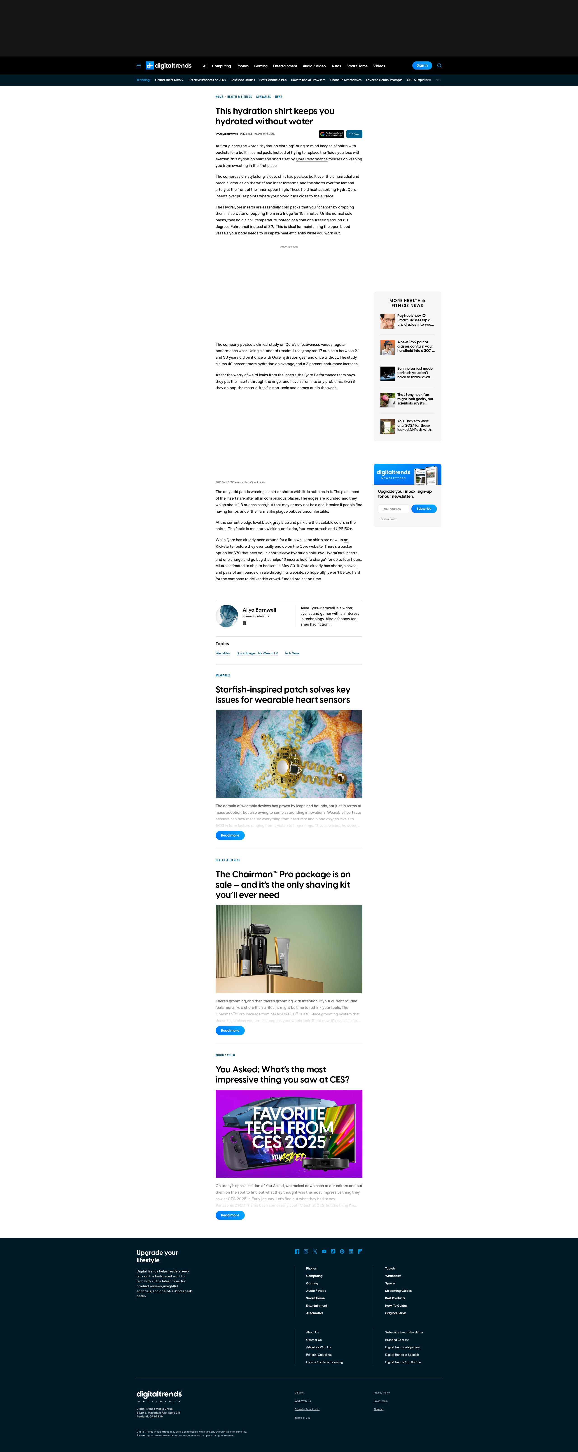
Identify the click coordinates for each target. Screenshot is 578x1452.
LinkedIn (351, 1251)
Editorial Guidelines (319, 1354)
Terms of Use (302, 1417)
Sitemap (378, 1409)
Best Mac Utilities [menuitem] (243, 80)
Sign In (422, 65)
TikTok (333, 1251)
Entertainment (316, 1306)
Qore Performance (312, 158)
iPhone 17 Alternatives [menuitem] (345, 80)
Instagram (306, 1251)
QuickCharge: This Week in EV (257, 653)
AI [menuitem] (204, 66)
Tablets (390, 1268)
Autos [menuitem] (336, 66)
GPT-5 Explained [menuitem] (419, 80)
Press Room (381, 1401)
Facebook (297, 1251)
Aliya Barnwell (228, 134)
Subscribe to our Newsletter (404, 1332)
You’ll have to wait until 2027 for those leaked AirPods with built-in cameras (414, 428)
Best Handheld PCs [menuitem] (273, 80)
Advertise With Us (318, 1347)
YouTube (324, 1251)
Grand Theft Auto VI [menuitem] (169, 80)
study (274, 344)
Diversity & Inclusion (307, 1409)
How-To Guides (396, 1306)
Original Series (395, 1313)
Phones (311, 1268)
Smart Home (315, 1298)
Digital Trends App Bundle (403, 1362)
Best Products (395, 1298)
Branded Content (397, 1340)
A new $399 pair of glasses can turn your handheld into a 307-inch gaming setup (415, 349)
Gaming (312, 1283)
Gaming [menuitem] (261, 66)
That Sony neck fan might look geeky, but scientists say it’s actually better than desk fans (415, 403)
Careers (299, 1392)
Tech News (292, 653)
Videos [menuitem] (379, 66)
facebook (244, 623)
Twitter (315, 1251)
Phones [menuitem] (243, 66)
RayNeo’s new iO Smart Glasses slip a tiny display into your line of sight (415, 322)
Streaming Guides (398, 1291)
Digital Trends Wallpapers (402, 1347)
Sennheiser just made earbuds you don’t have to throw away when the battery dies (415, 375)
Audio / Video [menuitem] (314, 66)
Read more (230, 835)
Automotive (314, 1313)
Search (439, 65)
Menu (138, 65)
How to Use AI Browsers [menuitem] (308, 80)
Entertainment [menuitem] (285, 66)
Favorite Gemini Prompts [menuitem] (384, 80)
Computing (314, 1276)
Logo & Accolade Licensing (324, 1362)
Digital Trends (160, 72)
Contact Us (314, 1340)
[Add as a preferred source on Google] (331, 134)
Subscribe (424, 509)
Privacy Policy (388, 519)
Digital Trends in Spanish (402, 1354)
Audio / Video (316, 1291)
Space (390, 1283)
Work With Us (303, 1401)
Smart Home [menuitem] (357, 66)
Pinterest (342, 1251)
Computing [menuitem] (221, 66)
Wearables (223, 653)
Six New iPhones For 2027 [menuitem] (207, 80)
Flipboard (360, 1251)
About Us (312, 1332)
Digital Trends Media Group (161, 1435)
